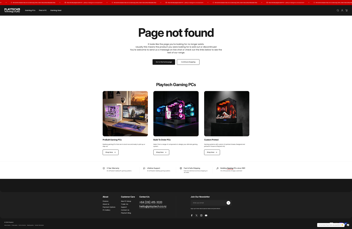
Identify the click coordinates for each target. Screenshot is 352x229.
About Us (106, 204)
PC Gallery (106, 210)
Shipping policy (30, 225)
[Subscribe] (228, 203)
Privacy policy (14, 225)
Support (124, 207)
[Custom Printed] (226, 113)
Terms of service (22, 225)
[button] (348, 225)
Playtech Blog (126, 213)
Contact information (39, 225)
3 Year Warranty (113, 168)
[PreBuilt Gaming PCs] (125, 113)
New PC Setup (126, 201)
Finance (105, 201)
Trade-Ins (124, 204)
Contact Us (125, 210)
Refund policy (7, 225)
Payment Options (109, 207)
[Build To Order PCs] (176, 113)
